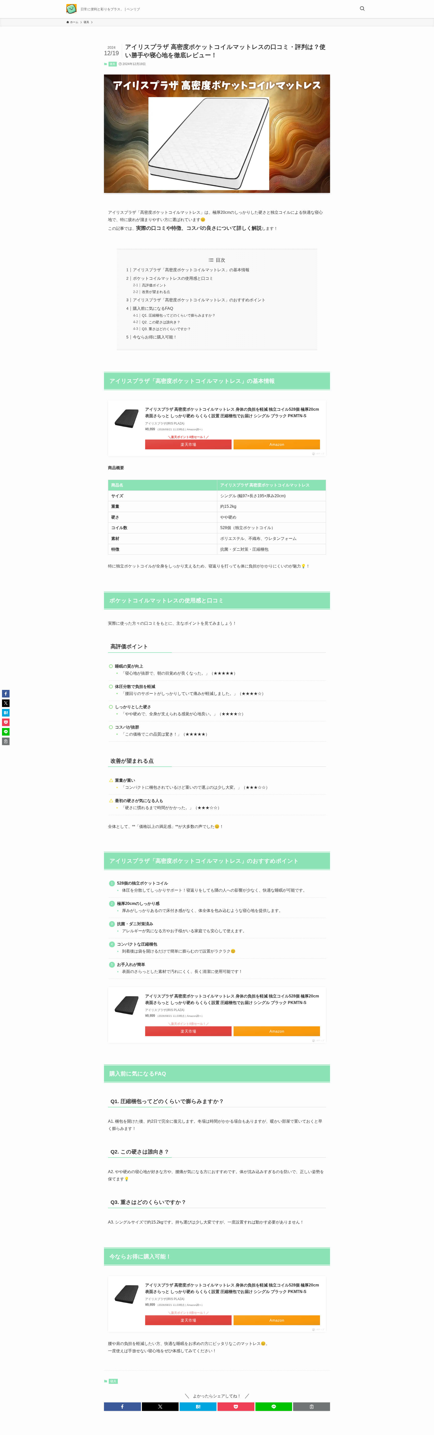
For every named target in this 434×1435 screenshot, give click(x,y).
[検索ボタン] (362, 9)
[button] (122, 1406)
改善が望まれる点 (156, 292)
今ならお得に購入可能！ (155, 337)
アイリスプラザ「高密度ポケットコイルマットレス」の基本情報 (191, 270)
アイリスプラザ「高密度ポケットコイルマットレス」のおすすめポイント (199, 300)
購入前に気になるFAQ (153, 308)
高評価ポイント (154, 285)
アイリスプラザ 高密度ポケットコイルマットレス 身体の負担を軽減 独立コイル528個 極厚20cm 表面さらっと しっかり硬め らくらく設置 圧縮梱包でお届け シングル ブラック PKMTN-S (232, 412)
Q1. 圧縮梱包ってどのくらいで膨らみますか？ (178, 315)
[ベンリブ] (71, 9)
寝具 (112, 63)
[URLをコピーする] (311, 1406)
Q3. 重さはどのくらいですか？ (166, 329)
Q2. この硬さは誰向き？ (161, 322)
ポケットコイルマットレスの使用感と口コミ (173, 278)
